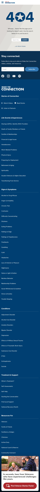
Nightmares (5, 268)
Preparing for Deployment (9, 160)
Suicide (3, 366)
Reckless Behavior (7, 278)
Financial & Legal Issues (9, 139)
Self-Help (4, 391)
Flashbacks (5, 242)
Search (24, 40)
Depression (5, 335)
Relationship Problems (8, 283)
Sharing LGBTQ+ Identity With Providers (14, 124)
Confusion (4, 211)
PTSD (3, 356)
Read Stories (21, 103)
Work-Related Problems (9, 150)
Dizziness (4, 221)
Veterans (4, 421)
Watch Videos (8, 103)
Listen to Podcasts (10, 108)
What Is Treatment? (7, 381)
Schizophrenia (6, 361)
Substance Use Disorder (9, 351)
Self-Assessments (7, 386)
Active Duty (5, 442)
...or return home (20, 46)
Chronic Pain (5, 206)
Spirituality (5, 170)
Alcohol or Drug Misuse (9, 195)
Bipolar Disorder (6, 330)
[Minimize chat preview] (37, 458)
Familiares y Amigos (7, 432)
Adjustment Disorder (8, 315)
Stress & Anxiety (6, 294)
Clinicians (4, 437)
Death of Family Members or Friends (13, 129)
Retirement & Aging (7, 165)
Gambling (4, 247)
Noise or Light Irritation (9, 273)
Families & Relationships (9, 134)
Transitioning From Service (10, 181)
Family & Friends (6, 427)
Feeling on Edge (6, 232)
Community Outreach (8, 453)
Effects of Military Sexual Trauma (12, 340)
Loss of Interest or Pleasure (10, 263)
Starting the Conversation (9, 396)
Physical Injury (6, 155)
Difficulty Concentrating (9, 216)
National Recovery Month (9, 407)
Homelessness (6, 144)
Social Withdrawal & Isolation (11, 289)
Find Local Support (7, 402)
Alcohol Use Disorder (8, 320)
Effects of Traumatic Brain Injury (11, 346)
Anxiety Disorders (7, 325)
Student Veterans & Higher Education (13, 175)
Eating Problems (6, 226)
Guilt (3, 252)
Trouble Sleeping (6, 299)
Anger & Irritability (7, 201)
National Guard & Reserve (9, 447)
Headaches (5, 257)
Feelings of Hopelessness (9, 237)
